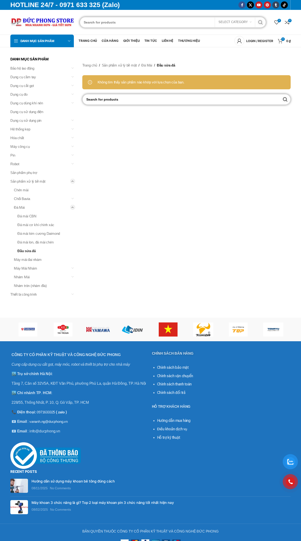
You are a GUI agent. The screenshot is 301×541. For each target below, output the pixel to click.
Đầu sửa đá (26, 251)
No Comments (60, 488)
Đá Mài (19, 207)
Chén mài (21, 190)
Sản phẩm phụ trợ (23, 173)
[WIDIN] (132, 329)
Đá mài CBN (26, 216)
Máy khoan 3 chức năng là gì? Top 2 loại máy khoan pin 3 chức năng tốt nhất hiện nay (103, 502)
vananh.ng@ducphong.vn (48, 421)
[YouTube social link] (258, 4)
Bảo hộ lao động (22, 68)
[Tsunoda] (203, 329)
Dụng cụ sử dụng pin (25, 120)
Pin (12, 155)
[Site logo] (42, 22)
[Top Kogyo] (238, 329)
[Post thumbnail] (19, 486)
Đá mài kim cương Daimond (38, 233)
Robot (14, 164)
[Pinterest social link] (267, 4)
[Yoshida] (27, 329)
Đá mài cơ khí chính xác (35, 225)
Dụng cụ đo (19, 94)
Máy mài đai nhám (28, 260)
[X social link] (250, 4)
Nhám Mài (21, 277)
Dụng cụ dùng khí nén (26, 103)
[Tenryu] (273, 329)
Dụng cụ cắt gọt (22, 86)
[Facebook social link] (242, 4)
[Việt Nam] (168, 329)
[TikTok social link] (284, 4)
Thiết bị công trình (23, 294)
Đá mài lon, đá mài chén (35, 242)
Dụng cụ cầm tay (23, 77)
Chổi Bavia (22, 199)
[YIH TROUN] (62, 329)
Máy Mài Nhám (25, 268)
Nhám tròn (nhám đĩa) (30, 286)
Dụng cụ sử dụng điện (26, 112)
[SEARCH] (260, 22)
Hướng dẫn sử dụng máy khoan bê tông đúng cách (73, 481)
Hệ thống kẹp (20, 129)
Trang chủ (89, 65)
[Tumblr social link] (275, 4)
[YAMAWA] (97, 329)
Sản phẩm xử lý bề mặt (27, 181)
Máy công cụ (20, 147)
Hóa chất (17, 138)
